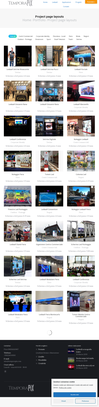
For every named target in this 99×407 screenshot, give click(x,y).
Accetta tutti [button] (75, 394)
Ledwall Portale (81, 69)
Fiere (71, 36)
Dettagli (20, 56)
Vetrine (79, 39)
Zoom (15, 56)
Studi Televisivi (59, 39)
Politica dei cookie (65, 388)
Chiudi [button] (63, 401)
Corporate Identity (43, 36)
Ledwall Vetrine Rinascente (18, 69)
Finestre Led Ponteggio (17, 209)
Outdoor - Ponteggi (25, 39)
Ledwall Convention (49, 209)
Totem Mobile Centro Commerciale (81, 315)
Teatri (70, 39)
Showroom (39, 39)
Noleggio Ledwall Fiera (81, 209)
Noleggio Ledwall (81, 139)
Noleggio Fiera (18, 174)
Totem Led (49, 174)
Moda (78, 36)
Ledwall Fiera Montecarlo (49, 314)
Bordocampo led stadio (85, 358)
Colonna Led (81, 174)
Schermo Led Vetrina (17, 279)
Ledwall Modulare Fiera (49, 279)
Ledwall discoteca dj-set (85, 365)
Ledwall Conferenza (18, 139)
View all (12, 36)
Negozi (86, 36)
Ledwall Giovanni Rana (18, 104)
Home (27, 20)
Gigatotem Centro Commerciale (49, 244)
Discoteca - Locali (59, 36)
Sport (49, 39)
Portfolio (39, 20)
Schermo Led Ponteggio (81, 244)
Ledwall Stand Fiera (18, 244)
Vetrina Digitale (49, 139)
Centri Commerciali (26, 36)
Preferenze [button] (85, 401)
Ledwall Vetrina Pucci (49, 69)
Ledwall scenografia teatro (84, 350)
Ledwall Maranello (81, 104)
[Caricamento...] (49, 332)
